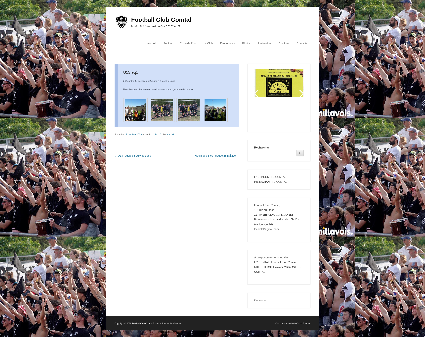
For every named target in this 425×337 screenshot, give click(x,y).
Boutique (284, 43)
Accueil (151, 43)
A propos (157, 323)
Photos (246, 43)
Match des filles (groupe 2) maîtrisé (217, 155)
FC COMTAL (278, 177)
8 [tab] (292, 114)
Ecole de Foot (188, 43)
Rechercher (261, 147)
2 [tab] (267, 114)
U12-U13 (156, 134)
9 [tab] (296, 114)
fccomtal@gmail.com (266, 229)
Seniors (167, 43)
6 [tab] (283, 114)
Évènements (227, 43)
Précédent (257, 93)
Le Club (208, 43)
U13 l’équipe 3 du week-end (133, 155)
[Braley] (279, 79)
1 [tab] (262, 114)
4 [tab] (275, 114)
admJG (170, 134)
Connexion (260, 300)
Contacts (302, 43)
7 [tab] (287, 114)
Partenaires (264, 43)
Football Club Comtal (161, 19)
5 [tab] (279, 114)
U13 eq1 (130, 72)
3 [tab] (271, 114)
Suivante (301, 93)
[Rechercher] (300, 153)
